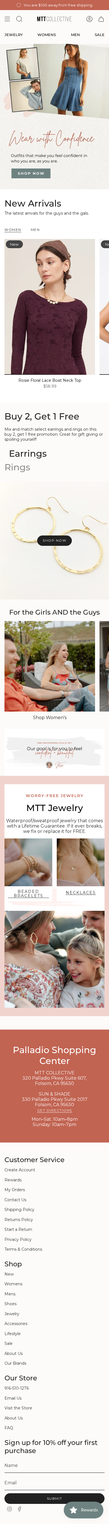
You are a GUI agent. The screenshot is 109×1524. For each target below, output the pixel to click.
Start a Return (18, 1229)
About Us (13, 1353)
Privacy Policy (18, 1239)
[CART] (101, 19)
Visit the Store (18, 1408)
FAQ (8, 1427)
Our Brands (15, 1363)
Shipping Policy (19, 1209)
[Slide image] (54, 116)
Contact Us (15, 1199)
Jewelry (11, 1313)
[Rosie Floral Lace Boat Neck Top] (49, 307)
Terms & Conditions (23, 1249)
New (9, 1274)
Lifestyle (12, 1333)
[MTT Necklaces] (81, 862)
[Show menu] (7, 19)
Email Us (13, 1398)
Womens (13, 1283)
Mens (9, 1294)
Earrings (28, 453)
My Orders (14, 1189)
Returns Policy (18, 1219)
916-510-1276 (16, 1388)
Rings (17, 467)
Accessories (15, 1323)
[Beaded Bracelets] (28, 862)
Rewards (13, 1179)
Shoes (10, 1303)
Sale (8, 1343)
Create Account (19, 1169)
